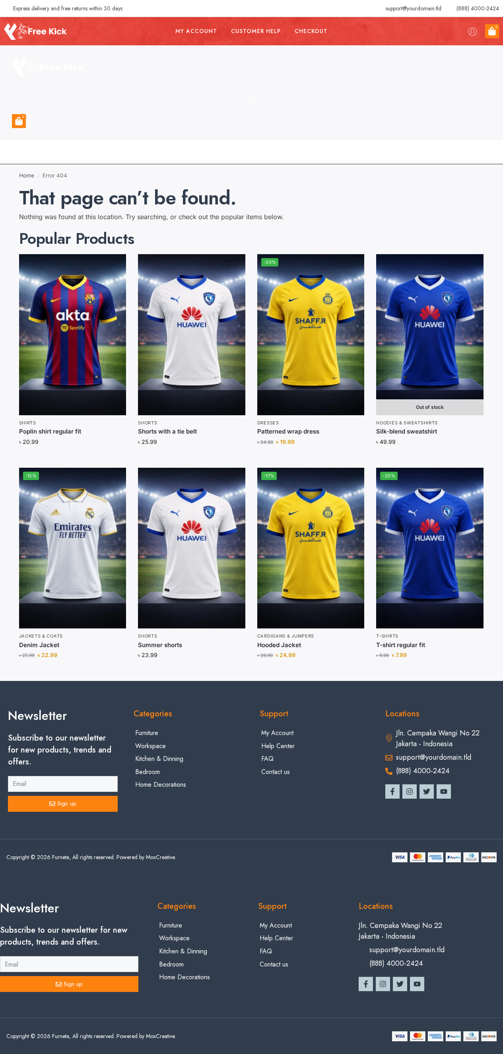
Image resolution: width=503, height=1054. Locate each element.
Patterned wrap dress (288, 431)
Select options (430, 459)
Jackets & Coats (41, 636)
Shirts (27, 423)
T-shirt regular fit (400, 645)
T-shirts (387, 636)
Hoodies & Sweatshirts (407, 423)
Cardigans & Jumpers (285, 636)
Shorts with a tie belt (167, 431)
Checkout (311, 31)
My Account (196, 31)
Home (26, 175)
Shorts (147, 423)
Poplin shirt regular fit (50, 431)
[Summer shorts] (191, 548)
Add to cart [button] (72, 459)
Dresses (268, 423)
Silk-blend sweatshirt (406, 431)
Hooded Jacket (279, 645)
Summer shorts (160, 645)
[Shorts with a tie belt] (191, 334)
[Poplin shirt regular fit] (72, 334)
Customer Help (256, 31)
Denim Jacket (39, 645)
